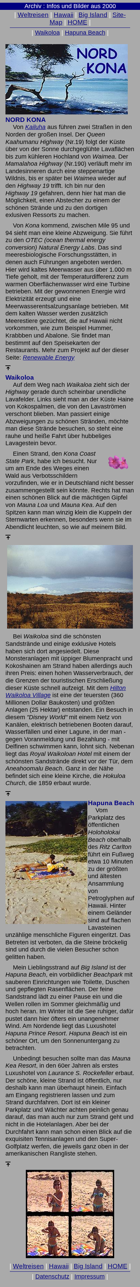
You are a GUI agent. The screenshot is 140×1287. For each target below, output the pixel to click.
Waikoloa (47, 32)
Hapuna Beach (85, 32)
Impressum (89, 1276)
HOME (77, 22)
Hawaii (63, 14)
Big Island (92, 14)
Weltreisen (33, 14)
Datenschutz (52, 1276)
